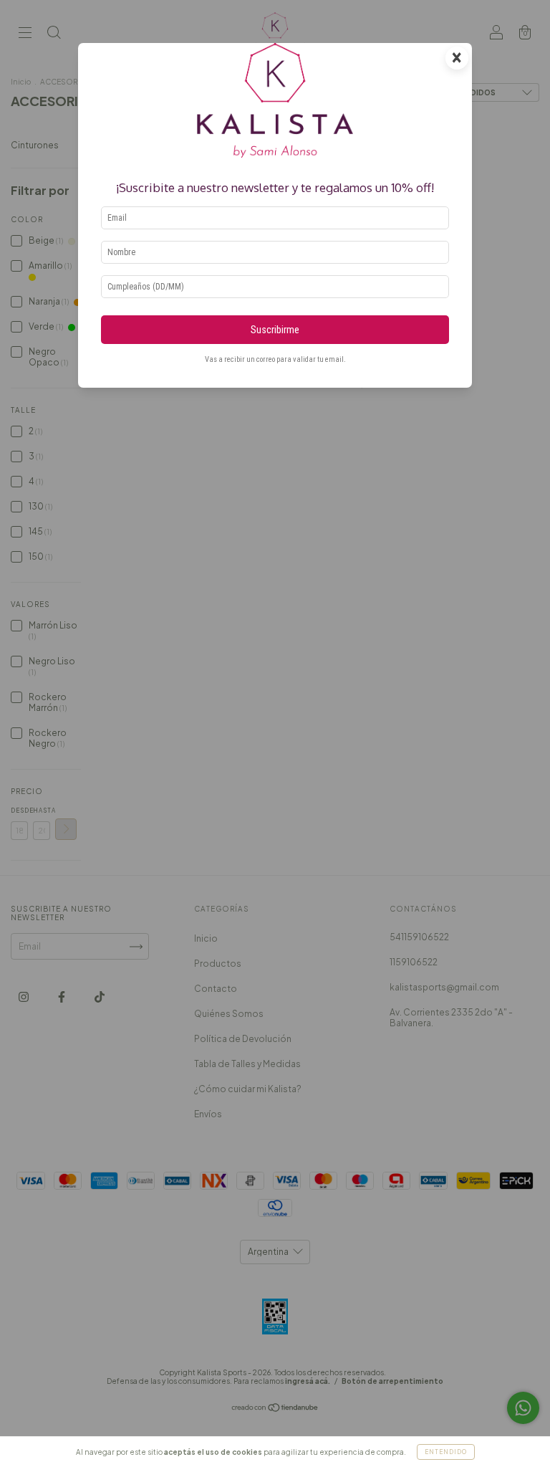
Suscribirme (275, 330)
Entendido (446, 1452)
